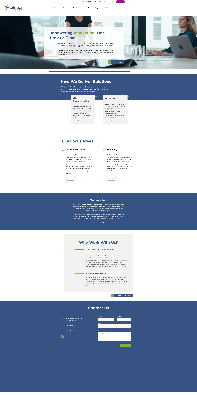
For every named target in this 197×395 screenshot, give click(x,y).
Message (100, 330)
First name (101, 316)
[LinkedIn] (62, 336)
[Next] (109, 62)
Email (99, 323)
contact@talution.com (71, 330)
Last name (119, 316)
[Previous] (8, 211)
